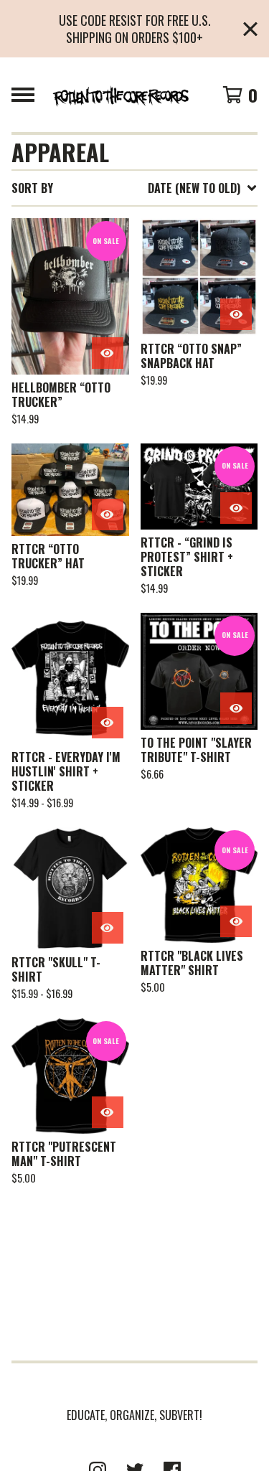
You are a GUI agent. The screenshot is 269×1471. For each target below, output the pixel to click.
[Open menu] (22, 94)
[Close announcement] (250, 29)
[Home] (120, 95)
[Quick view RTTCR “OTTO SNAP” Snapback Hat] (236, 314)
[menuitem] (134, 188)
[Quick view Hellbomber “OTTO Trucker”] (107, 353)
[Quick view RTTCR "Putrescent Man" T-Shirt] (107, 1112)
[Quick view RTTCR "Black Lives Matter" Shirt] (236, 921)
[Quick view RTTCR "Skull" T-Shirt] (107, 928)
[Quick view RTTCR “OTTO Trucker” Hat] (107, 514)
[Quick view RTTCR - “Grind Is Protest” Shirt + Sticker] (236, 508)
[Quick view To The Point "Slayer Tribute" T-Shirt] (236, 708)
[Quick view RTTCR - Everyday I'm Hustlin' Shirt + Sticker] (107, 722)
